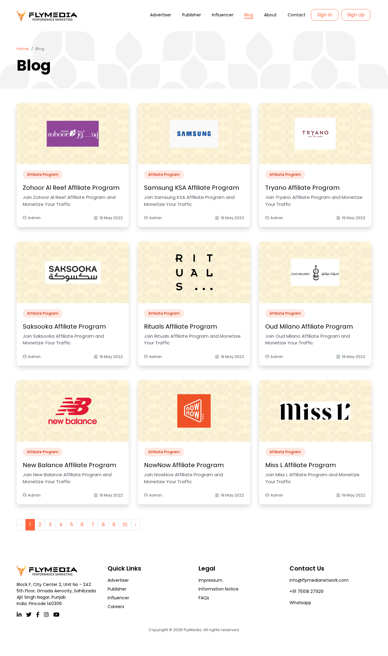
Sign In (324, 14)
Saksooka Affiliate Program (64, 326)
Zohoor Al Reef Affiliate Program (71, 187)
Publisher (191, 15)
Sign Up (356, 14)
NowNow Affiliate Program (184, 465)
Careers (116, 607)
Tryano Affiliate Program (302, 187)
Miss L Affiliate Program (300, 465)
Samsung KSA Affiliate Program (191, 187)
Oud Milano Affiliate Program (309, 326)
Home (23, 49)
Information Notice (219, 589)
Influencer (222, 15)
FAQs (204, 598)
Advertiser (160, 15)
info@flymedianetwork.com (319, 580)
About (270, 15)
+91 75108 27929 (306, 591)
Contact (297, 15)
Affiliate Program (43, 174)
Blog (248, 15)
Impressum (210, 580)
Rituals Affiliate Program (180, 326)
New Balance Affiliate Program (69, 465)
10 (125, 524)
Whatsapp (300, 603)
